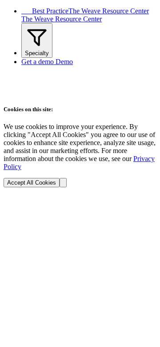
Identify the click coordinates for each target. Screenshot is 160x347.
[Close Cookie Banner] (63, 182)
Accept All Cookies (31, 182)
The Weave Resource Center (61, 19)
